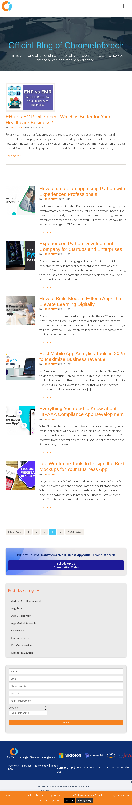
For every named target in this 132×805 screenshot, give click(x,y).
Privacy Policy (84, 800)
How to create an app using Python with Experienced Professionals (82, 191)
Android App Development (26, 600)
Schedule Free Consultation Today (66, 565)
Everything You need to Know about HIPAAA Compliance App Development (81, 411)
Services (26, 765)
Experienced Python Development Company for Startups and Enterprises (80, 246)
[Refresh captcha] (45, 708)
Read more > (13, 155)
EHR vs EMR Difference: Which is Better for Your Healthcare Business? (58, 119)
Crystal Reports (20, 637)
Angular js (16, 608)
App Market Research (23, 623)
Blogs (54, 765)
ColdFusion (17, 630)
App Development (21, 615)
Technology (41, 765)
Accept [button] (69, 800)
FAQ (10, 769)
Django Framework (22, 652)
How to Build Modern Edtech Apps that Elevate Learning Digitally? (81, 301)
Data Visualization (21, 645)
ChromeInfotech (85, 767)
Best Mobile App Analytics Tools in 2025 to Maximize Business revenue (82, 356)
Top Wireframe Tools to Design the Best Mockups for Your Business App (81, 466)
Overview (13, 765)
